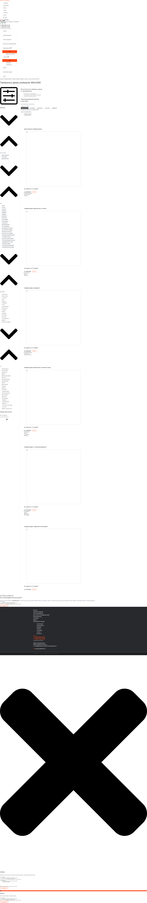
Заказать (3, 419)
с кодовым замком (5, 401)
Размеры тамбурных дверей (17, 78)
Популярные (4, 389)
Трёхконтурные (5, 394)
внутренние (4, 313)
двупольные (39, 108)
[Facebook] (0, 20)
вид (0, 203)
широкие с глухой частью (7, 408)
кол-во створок (3, 152)
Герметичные (4, 372)
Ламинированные (5, 380)
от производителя (5, 318)
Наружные (4, 387)
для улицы (4, 316)
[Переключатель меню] (9, 51)
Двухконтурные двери (6, 375)
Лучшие (3, 382)
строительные (5, 294)
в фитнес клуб (4, 308)
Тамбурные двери (7, 78)
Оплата (39, 628)
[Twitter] (2, 20)
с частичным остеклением (7, 405)
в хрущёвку (4, 309)
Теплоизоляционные (6, 393)
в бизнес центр (5, 296)
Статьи (38, 632)
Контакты (39, 633)
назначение (2, 291)
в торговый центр (5, 306)
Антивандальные (5, 368)
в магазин (4, 301)
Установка (39, 630)
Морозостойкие (5, 384)
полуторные (32, 108)
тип (0, 366)
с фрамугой (4, 403)
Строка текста (3, 603)
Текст (1, 886)
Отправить (4, 605)
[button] (9, 132)
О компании (40, 624)
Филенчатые (4, 396)
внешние (3, 311)
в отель (3, 304)
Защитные (4, 377)
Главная (1, 78)
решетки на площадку (6, 321)
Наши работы (40, 625)
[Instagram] (3, 20)
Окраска (39, 627)
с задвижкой (4, 399)
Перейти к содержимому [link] (5, 0)
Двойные (3, 374)
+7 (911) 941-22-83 (5, 25)
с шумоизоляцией (5, 391)
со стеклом (4, 406)
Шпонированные (5, 398)
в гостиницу (4, 297)
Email (1, 880)
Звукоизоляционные (6, 379)
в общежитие (4, 302)
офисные (3, 320)
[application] (11, 48)
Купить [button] (34, 192)
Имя (1, 601)
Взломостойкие (5, 370)
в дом (3, 299)
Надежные (4, 386)
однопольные (25, 108)
